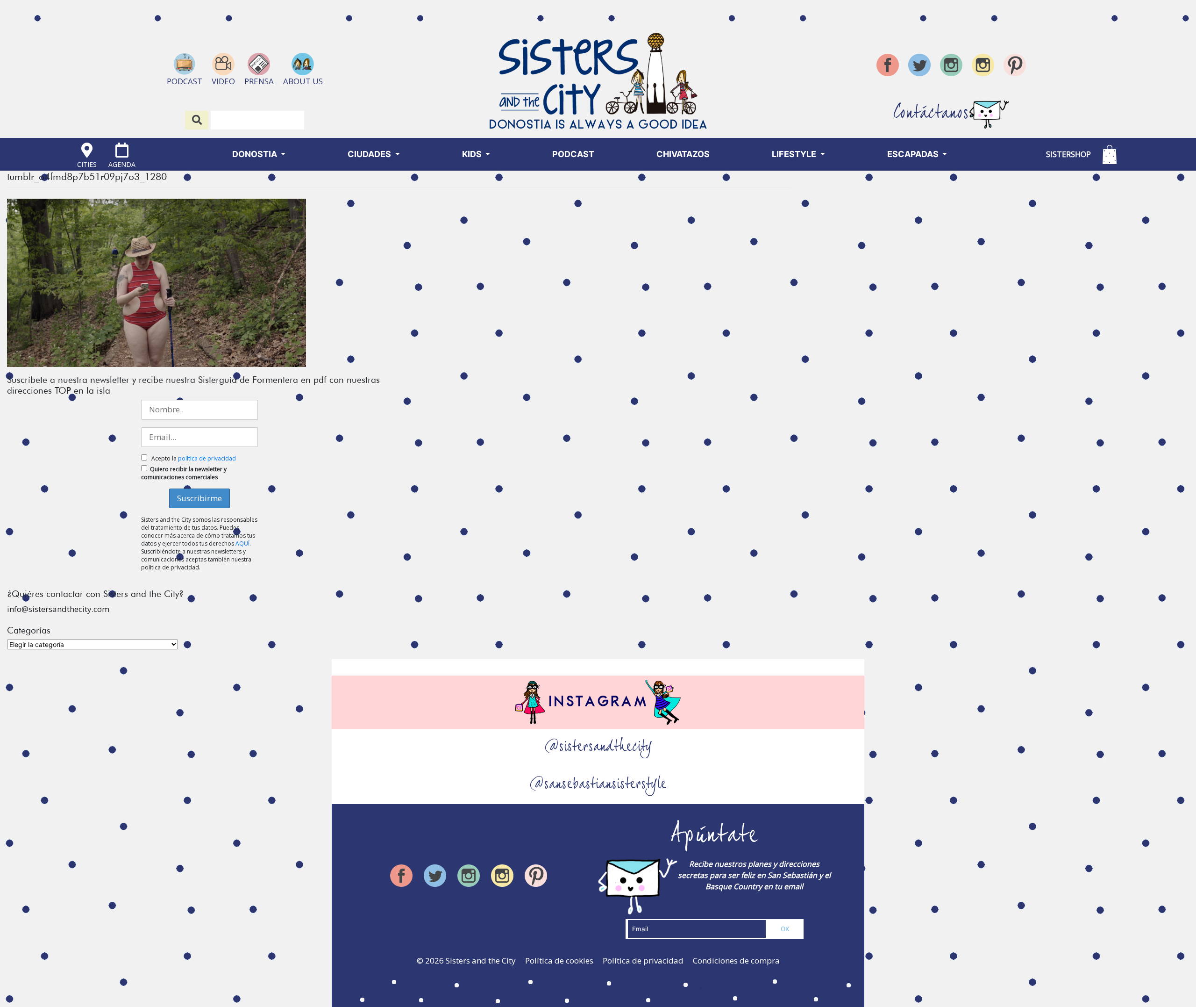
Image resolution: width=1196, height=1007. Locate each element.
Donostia (255, 154)
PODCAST (573, 154)
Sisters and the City (481, 960)
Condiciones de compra (736, 960)
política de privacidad (207, 458)
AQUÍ (242, 543)
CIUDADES (370, 154)
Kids (473, 154)
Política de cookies (559, 960)
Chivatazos (683, 154)
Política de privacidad (643, 960)
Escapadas (913, 154)
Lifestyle (795, 154)
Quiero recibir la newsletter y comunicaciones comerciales (184, 473)
